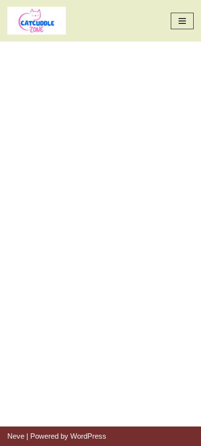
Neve (15, 436)
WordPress (88, 436)
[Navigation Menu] (182, 21)
